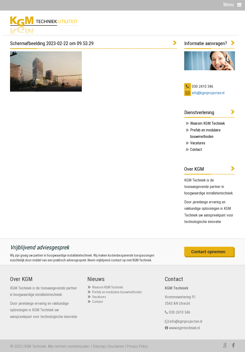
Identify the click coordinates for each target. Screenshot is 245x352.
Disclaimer (116, 346)
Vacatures (197, 143)
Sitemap (99, 346)
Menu (228, 4)
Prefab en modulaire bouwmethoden (117, 292)
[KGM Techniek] (43, 25)
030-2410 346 (179, 312)
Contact (196, 149)
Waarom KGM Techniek (207, 123)
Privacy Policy (137, 346)
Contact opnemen (209, 252)
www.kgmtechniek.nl (184, 328)
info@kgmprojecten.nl (208, 93)
